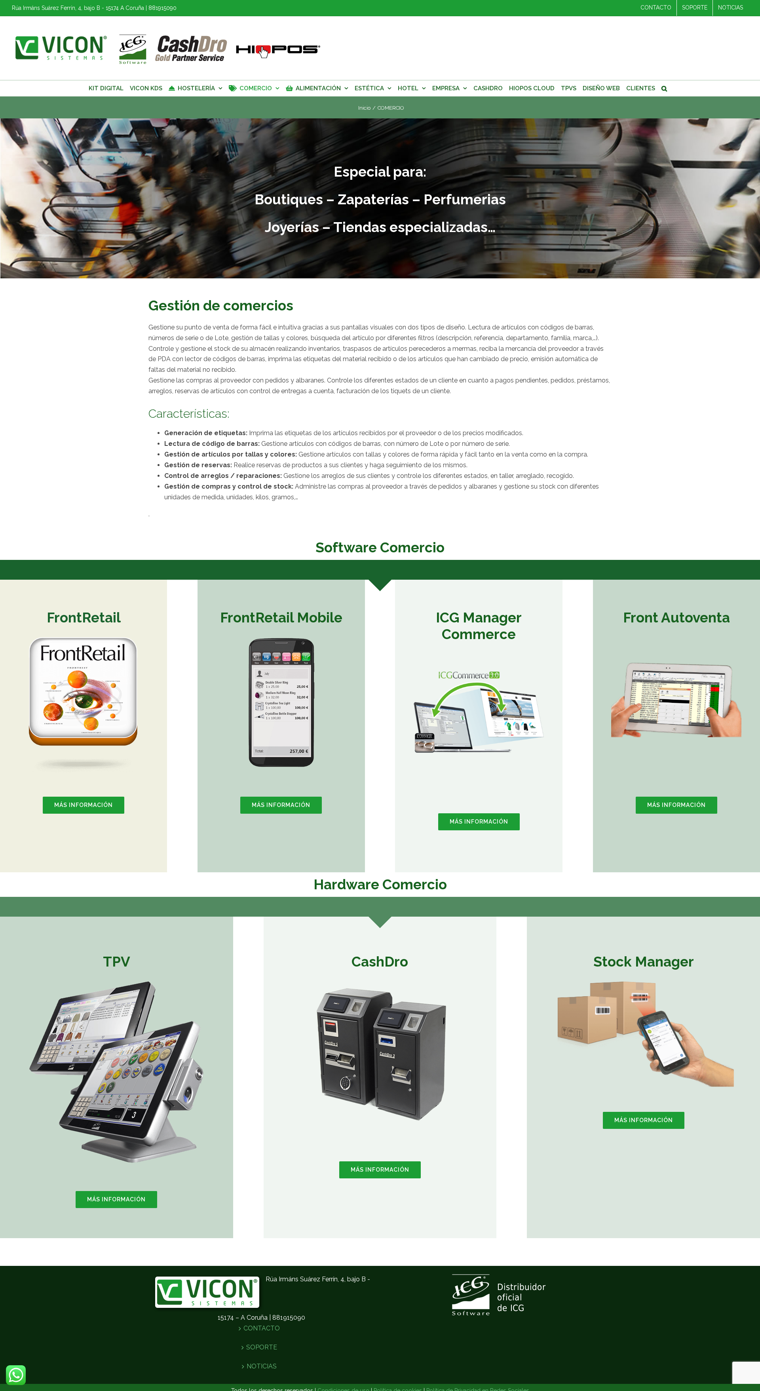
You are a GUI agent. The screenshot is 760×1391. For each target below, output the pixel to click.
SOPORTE (261, 1347)
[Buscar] (664, 88)
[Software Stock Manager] (643, 983)
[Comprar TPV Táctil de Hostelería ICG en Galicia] (380, 983)
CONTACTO (261, 1328)
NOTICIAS (262, 1366)
